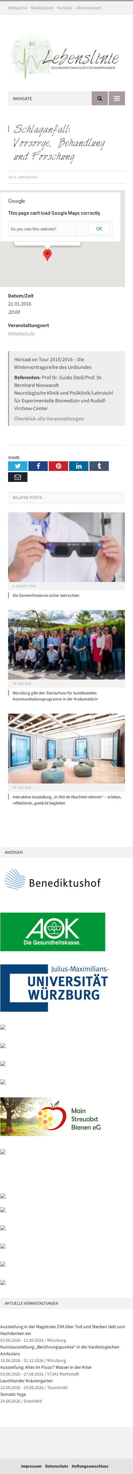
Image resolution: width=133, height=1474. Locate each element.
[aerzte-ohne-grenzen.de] (2, 1064)
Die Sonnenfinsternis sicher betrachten (46, 595)
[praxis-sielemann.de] (2, 1153)
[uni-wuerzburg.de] (54, 1010)
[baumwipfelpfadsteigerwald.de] (2, 1265)
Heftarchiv (17, 8)
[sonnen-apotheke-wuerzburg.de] (2, 1283)
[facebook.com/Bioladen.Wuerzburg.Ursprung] (2, 1247)
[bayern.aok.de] (52, 950)
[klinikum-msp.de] (2, 1229)
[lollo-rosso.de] (2, 1211)
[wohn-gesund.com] (2, 1028)
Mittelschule (21, 333)
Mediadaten (42, 8)
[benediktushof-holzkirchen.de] (52, 898)
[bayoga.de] (2, 1197)
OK (99, 228)
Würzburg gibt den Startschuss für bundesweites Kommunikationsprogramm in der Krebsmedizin (55, 696)
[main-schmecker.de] (52, 1134)
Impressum (31, 1466)
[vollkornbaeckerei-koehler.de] (2, 1046)
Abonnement (89, 8)
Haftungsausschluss (90, 1466)
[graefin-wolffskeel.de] (2, 1083)
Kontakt (65, 8)
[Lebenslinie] (66, 54)
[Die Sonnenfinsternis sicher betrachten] (66, 550)
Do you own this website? (33, 229)
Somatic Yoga (13, 1394)
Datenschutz (56, 1466)
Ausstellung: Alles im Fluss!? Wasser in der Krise (45, 1367)
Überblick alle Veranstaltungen (49, 418)
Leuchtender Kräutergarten (26, 1381)
